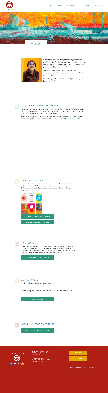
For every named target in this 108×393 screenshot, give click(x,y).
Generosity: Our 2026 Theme (34, 290)
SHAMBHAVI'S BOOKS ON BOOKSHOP (37, 217)
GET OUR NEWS (78, 358)
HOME (52, 5)
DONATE (78, 353)
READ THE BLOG (37, 299)
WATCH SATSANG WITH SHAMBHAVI (37, 330)
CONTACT (97, 5)
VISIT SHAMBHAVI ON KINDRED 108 (37, 257)
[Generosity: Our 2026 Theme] (34, 287)
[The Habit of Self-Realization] (61, 287)
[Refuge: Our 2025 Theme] (32, 294)
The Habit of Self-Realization (61, 290)
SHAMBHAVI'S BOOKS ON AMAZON (37, 222)
